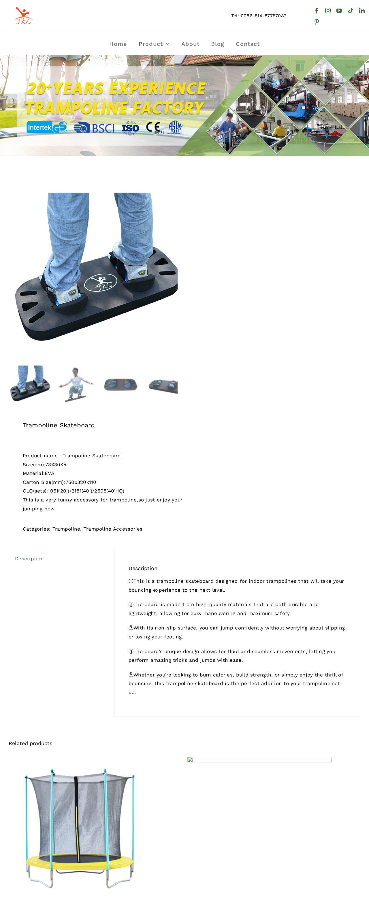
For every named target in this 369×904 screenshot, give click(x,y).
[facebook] (316, 10)
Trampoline (66, 529)
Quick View (81, 830)
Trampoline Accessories (113, 529)
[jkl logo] (23, 4)
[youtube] (339, 10)
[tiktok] (350, 10)
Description (29, 558)
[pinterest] (316, 22)
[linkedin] (362, 10)
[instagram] (328, 10)
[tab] (29, 558)
